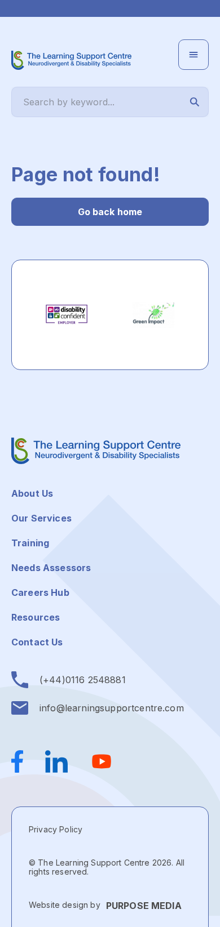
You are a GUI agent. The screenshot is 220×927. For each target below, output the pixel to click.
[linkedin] (56, 761)
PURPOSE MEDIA (144, 905)
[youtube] (101, 761)
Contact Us (37, 642)
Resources (35, 617)
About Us (32, 493)
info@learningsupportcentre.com (111, 708)
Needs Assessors (51, 567)
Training (30, 543)
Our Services (41, 518)
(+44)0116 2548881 (82, 679)
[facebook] (22, 761)
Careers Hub (40, 592)
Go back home (110, 211)
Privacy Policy (55, 829)
